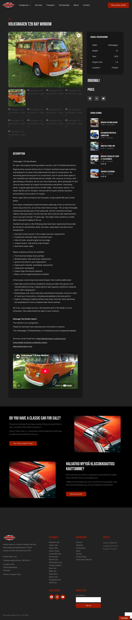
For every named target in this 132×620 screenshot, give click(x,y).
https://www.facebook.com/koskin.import (30, 342)
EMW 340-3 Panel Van (108, 146)
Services (38, 5)
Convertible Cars (55, 554)
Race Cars (52, 568)
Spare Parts (53, 574)
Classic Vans (53, 548)
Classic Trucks (54, 551)
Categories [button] (23, 5)
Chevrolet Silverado (108, 171)
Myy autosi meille (118, 5)
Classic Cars (53, 545)
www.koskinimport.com (22, 346)
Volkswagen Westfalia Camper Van (108, 134)
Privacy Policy (81, 557)
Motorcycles (53, 557)
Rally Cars (52, 571)
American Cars (54, 542)
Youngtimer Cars (55, 580)
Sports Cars (53, 577)
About (76, 5)
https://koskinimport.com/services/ (51, 339)
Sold (9, 19)
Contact (86, 5)
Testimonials (64, 5)
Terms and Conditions (84, 559)
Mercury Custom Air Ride (109, 122)
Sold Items (53, 583)
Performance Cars (55, 562)
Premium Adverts (55, 565)
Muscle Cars (53, 559)
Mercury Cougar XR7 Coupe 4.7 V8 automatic (110, 157)
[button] (79, 35)
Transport (50, 5)
